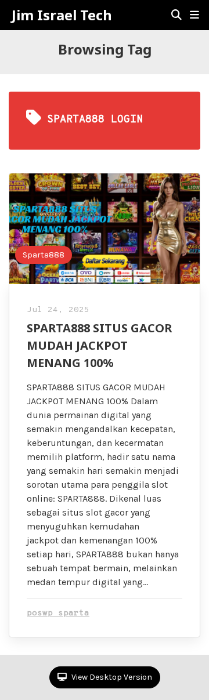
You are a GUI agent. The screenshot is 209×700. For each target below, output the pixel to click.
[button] (194, 15)
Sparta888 (43, 255)
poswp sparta (58, 613)
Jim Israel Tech (62, 15)
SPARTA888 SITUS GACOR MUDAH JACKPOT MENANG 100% (99, 345)
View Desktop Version (111, 677)
